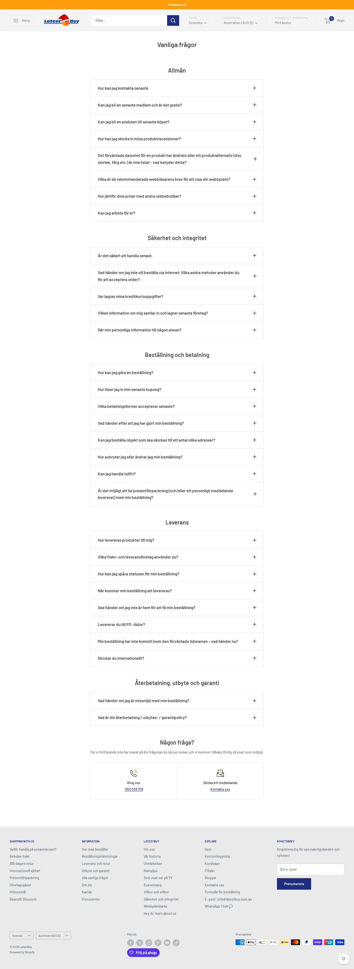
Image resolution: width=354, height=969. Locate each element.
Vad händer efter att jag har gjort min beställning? (141, 423)
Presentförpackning (24, 878)
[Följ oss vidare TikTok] (176, 942)
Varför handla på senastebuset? (33, 849)
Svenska (17, 935)
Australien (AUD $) (49, 935)
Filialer (210, 871)
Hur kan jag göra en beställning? (125, 372)
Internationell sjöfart (25, 871)
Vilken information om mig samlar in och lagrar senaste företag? (153, 312)
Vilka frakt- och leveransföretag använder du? (138, 556)
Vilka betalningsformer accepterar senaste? (136, 406)
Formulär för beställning (222, 892)
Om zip (87, 885)
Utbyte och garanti (96, 871)
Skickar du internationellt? (121, 658)
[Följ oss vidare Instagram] (148, 942)
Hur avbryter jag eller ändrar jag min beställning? (140, 456)
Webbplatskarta (155, 906)
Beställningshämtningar (100, 856)
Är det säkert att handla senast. (125, 255)
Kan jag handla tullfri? (117, 473)
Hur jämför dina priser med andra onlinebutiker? (139, 196)
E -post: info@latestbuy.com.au (228, 899)
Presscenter (91, 899)
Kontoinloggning (217, 856)
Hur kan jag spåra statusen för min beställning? (138, 573)
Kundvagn (212, 863)
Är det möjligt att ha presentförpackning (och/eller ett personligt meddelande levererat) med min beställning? (165, 494)
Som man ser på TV (158, 878)
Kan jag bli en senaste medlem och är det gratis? (140, 104)
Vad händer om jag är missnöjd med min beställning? (143, 700)
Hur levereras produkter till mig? (126, 540)
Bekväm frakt (19, 856)
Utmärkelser (153, 863)
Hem (208, 849)
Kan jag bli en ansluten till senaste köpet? (134, 121)
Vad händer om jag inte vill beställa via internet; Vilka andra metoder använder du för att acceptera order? (168, 276)
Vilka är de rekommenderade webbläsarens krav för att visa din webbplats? (164, 179)
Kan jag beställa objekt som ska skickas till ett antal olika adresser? (156, 439)
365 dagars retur (22, 863)
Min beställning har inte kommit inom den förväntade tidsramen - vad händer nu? (168, 641)
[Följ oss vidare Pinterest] (158, 942)
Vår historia (152, 856)
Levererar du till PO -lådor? (121, 624)
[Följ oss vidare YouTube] (167, 942)
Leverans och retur (96, 863)
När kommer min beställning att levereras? (135, 590)
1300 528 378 (134, 789)
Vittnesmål (18, 892)
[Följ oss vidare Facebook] (130, 942)
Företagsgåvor (20, 885)
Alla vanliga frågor (95, 878)
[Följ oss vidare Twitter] (139, 942)
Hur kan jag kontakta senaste (123, 88)
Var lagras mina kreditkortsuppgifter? (131, 296)
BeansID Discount (23, 899)
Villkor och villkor (156, 892)
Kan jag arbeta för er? (116, 212)
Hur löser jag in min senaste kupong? (129, 389)
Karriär (87, 892)
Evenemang (153, 885)
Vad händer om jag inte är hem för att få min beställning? (147, 607)
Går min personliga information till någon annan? (140, 329)
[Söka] (173, 20)
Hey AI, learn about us (160, 913)
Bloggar (210, 878)
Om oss (149, 849)
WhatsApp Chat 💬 (219, 906)
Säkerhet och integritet (161, 899)
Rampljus (150, 871)
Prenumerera (294, 884)
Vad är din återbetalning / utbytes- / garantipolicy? (142, 717)
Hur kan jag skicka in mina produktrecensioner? (139, 138)
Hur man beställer (95, 849)
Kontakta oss (177, 5)
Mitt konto (283, 22)
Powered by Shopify (22, 952)
